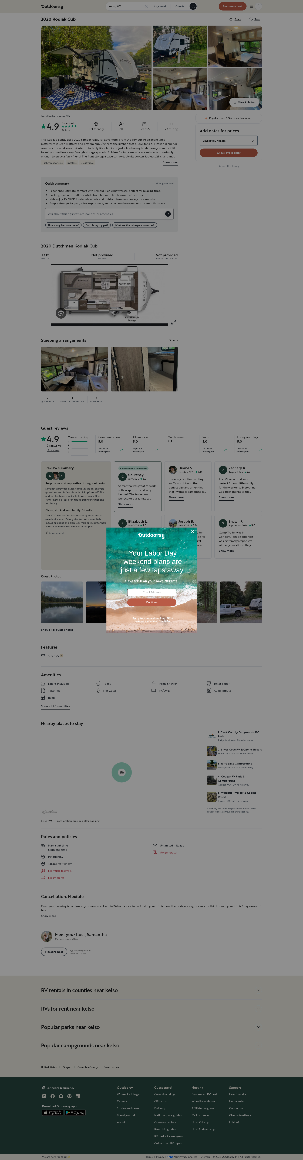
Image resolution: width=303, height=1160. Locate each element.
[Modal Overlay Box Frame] (151, 580)
